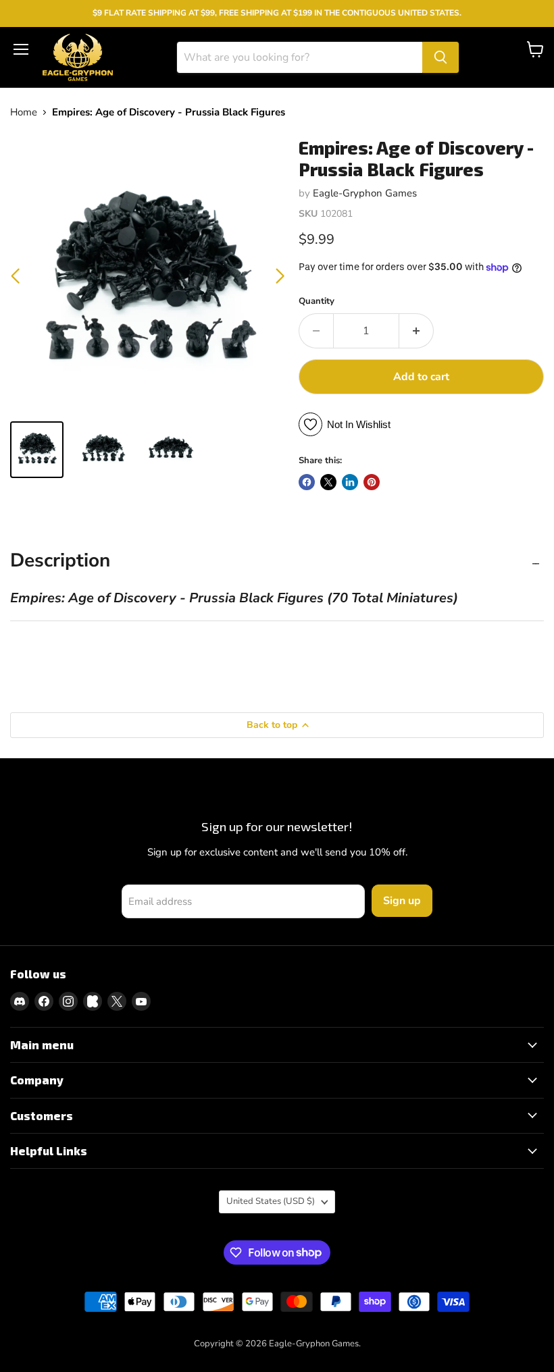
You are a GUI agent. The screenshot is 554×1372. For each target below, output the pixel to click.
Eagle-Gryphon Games (365, 193)
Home (23, 112)
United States (270, 1201)
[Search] (440, 57)
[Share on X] (328, 482)
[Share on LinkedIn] (350, 482)
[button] (280, 276)
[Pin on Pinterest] (371, 482)
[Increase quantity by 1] (416, 330)
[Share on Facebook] (307, 482)
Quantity (316, 301)
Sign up (402, 900)
